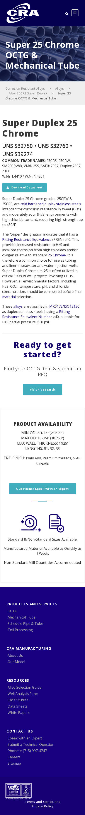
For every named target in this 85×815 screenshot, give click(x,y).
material (9, 296)
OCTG (12, 611)
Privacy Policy (42, 806)
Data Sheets (17, 706)
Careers (14, 757)
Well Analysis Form (23, 693)
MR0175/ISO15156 (64, 306)
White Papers (19, 712)
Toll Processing (20, 629)
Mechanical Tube (22, 617)
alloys (18, 306)
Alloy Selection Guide (24, 687)
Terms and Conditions (42, 802)
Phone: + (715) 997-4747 (27, 750)
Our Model (16, 661)
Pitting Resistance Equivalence (26, 239)
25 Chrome (57, 255)
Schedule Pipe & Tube (25, 623)
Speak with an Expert (25, 738)
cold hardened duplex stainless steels (50, 203)
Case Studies (18, 700)
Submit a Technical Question (31, 744)
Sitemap (14, 763)
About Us (15, 655)
